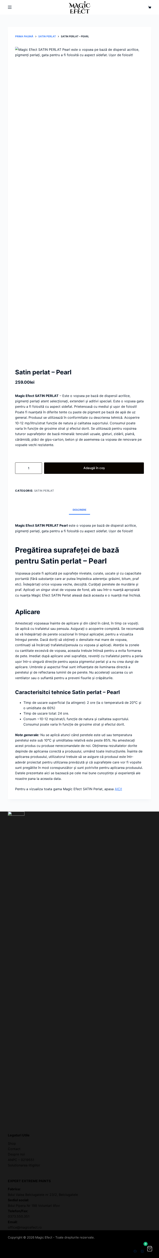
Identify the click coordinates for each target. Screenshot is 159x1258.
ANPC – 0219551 (21, 1160)
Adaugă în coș (94, 468)
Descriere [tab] (79, 509)
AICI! (118, 789)
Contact (14, 1149)
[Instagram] (142, 1251)
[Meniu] (10, 7)
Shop (12, 1143)
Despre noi (16, 1154)
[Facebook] (135, 1251)
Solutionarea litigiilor (24, 1165)
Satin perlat (44, 490)
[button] (149, 1248)
